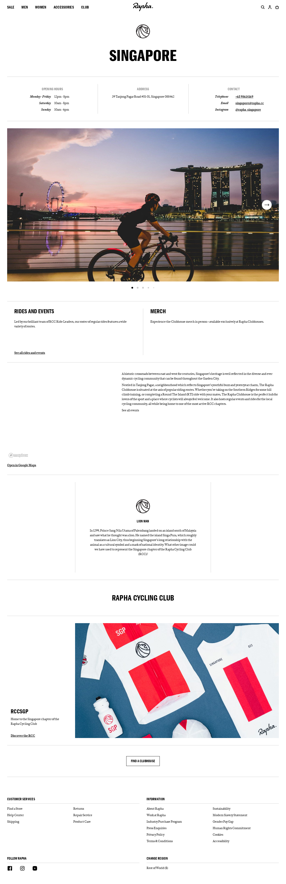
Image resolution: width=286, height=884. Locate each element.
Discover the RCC (23, 735)
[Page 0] (132, 288)
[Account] (269, 7)
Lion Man (143, 521)
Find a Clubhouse (143, 761)
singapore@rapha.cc (250, 103)
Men (24, 7)
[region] (62, 414)
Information (156, 799)
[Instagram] (22, 869)
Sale (10, 7)
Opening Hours (52, 89)
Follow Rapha (17, 858)
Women (40, 7)
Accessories (64, 7)
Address (143, 89)
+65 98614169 (244, 96)
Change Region (157, 858)
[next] (267, 205)
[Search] (261, 7)
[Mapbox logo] (18, 455)
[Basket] (276, 7)
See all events (130, 410)
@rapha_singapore (248, 109)
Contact (234, 89)
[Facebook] (10, 869)
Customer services (21, 799)
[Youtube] (35, 869)
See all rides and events (29, 352)
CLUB (85, 7)
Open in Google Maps (21, 465)
